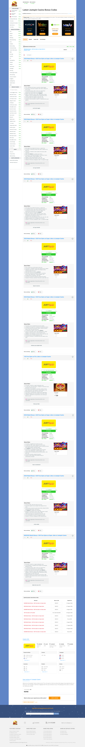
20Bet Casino (15, 119)
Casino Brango (15, 141)
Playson (15, 64)
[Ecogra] (35, 723)
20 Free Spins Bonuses (47, 732)
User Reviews (42, 39)
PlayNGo (15, 43)
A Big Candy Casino (15, 125)
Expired (30, 39)
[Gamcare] (50, 723)
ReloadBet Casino (15, 106)
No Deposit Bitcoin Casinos (14, 735)
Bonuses (25, 39)
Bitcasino (15, 117)
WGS (11, 84)
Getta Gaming (12, 74)
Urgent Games (12, 82)
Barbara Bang (15, 45)
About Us (11, 151)
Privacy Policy (12, 153)
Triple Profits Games (15, 50)
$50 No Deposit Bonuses (31, 731)
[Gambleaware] (67, 723)
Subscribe (56, 713)
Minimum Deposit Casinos (14, 731)
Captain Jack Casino (15, 96)
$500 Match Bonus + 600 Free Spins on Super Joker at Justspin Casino (34, 50)
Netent (15, 35)
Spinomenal (15, 66)
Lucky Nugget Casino (15, 92)
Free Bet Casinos (13, 740)
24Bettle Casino (15, 121)
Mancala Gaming (15, 39)
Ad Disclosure (48, 742)
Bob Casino (15, 137)
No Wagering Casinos (13, 732)
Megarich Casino (15, 100)
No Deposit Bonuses (15, 18)
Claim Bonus (29, 33)
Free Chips (15, 27)
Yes (34, 114)
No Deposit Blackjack (64, 734)
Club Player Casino (15, 98)
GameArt (15, 56)
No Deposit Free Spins (15, 22)
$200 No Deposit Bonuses (31, 732)
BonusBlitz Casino (15, 139)
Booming (11, 70)
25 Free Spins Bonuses (47, 734)
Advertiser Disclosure (13, 162)
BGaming (15, 37)
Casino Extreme (15, 143)
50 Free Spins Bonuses (47, 737)
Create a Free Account (28, 702)
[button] (31, 660)
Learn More (70, 13)
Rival (15, 41)
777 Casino (15, 123)
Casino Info (36, 39)
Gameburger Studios (13, 72)
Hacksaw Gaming (15, 47)
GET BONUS (48, 74)
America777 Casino (15, 129)
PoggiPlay (11, 78)
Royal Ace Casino (15, 108)
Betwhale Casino (15, 133)
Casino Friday (15, 145)
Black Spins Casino (15, 135)
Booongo (15, 54)
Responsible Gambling (14, 160)
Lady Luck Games (13, 76)
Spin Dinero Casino (15, 113)
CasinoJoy (15, 147)
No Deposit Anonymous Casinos (15, 734)
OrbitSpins (15, 102)
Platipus (15, 62)
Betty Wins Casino (15, 94)
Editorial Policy (12, 155)
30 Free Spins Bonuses (47, 735)
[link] (60, 92)
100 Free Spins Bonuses (47, 739)
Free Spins (15, 20)
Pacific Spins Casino (15, 104)
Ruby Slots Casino (15, 111)
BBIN (15, 52)
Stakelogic (15, 68)
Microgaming (15, 60)
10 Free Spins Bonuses (47, 731)
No (41, 114)
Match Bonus (15, 25)
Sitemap (74, 742)
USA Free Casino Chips (30, 734)
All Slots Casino (15, 127)
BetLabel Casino (15, 131)
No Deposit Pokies (63, 732)
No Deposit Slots (63, 731)
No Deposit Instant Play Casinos (15, 739)
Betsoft (15, 33)
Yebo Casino (15, 115)
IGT (15, 58)
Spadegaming (12, 80)
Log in (36, 702)
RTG (15, 31)
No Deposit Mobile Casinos (14, 737)
